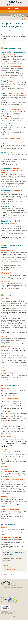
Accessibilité (13, 589)
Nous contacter (14, 581)
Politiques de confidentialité (17, 587)
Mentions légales (14, 585)
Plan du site (13, 583)
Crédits (12, 590)
